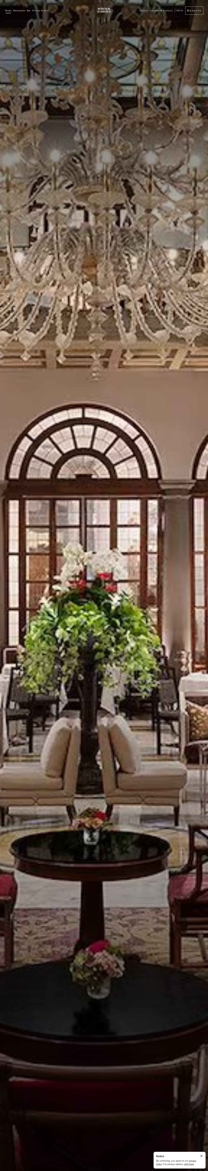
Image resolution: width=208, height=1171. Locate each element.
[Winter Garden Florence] (104, 10)
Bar (29, 10)
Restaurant (19, 10)
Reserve (194, 10)
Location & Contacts (161, 10)
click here (189, 1164)
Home (8, 10)
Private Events (40, 10)
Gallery (144, 10)
